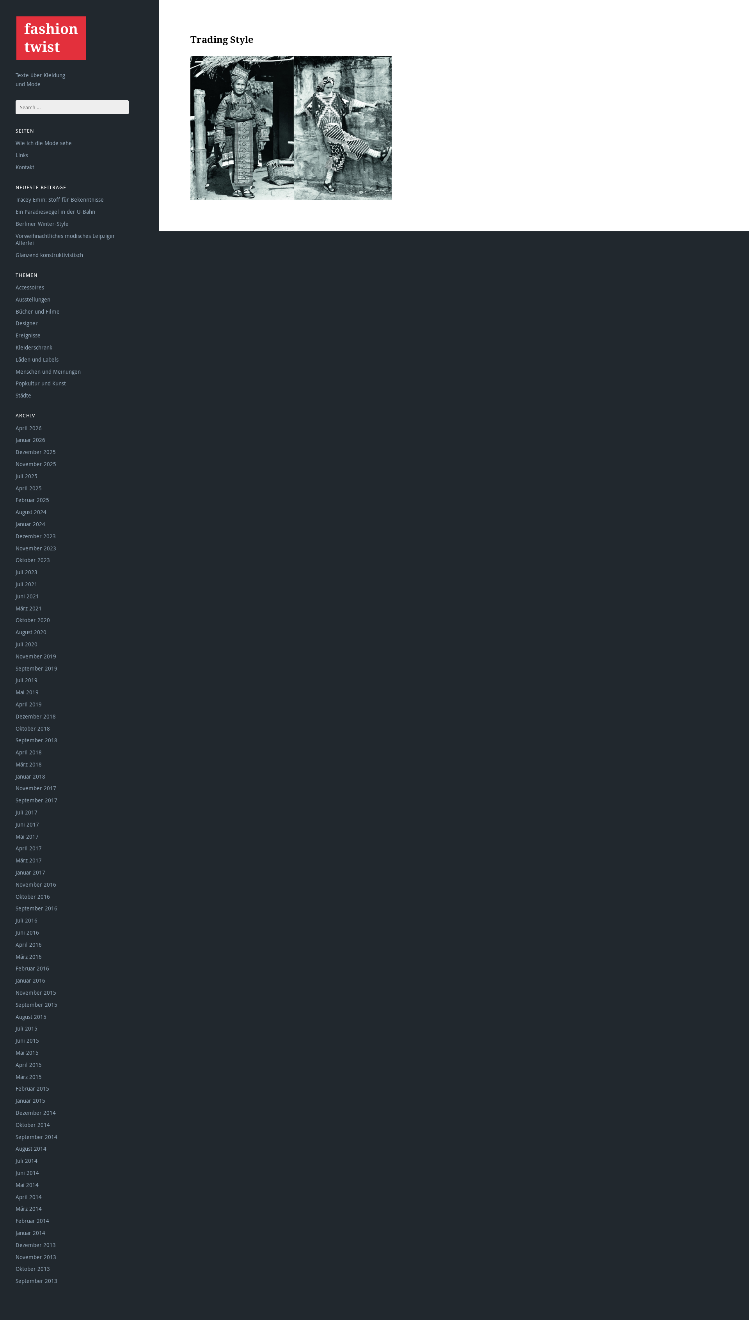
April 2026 (29, 428)
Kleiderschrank (34, 347)
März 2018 (29, 764)
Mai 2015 (27, 1052)
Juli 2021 (26, 584)
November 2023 (36, 548)
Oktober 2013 (33, 1268)
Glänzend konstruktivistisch (49, 255)
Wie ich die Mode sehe (44, 143)
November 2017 (36, 788)
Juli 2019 (26, 680)
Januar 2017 (30, 872)
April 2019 (29, 704)
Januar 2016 (30, 980)
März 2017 (29, 860)
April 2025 (29, 488)
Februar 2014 (32, 1220)
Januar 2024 (30, 524)
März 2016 (29, 956)
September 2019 (36, 668)
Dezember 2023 (36, 536)
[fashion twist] (51, 38)
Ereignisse (28, 335)
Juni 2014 (27, 1172)
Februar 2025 (32, 500)
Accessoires (30, 287)
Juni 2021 (27, 596)
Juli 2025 (26, 476)
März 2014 (29, 1208)
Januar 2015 (30, 1100)
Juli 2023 (26, 572)
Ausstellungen (33, 299)
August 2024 (31, 512)
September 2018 (36, 740)
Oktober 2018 (33, 728)
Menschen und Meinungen (48, 371)
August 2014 (31, 1148)
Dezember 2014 (36, 1112)
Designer (27, 323)
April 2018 (29, 752)
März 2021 (29, 608)
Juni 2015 (27, 1040)
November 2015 (36, 992)
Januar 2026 (30, 440)
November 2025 (36, 464)
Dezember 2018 (36, 716)
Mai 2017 (27, 836)
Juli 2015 (26, 1028)
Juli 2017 (26, 812)
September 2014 (36, 1137)
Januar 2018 (30, 776)
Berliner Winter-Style (42, 223)
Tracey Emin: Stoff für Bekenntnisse (60, 199)
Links (22, 155)
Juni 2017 (27, 824)
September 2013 (36, 1281)
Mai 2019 (27, 692)
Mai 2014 (27, 1185)
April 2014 (29, 1197)
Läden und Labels (37, 359)
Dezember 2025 (36, 452)
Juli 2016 (26, 920)
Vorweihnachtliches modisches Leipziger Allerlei (65, 239)
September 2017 (36, 800)
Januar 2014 (30, 1233)
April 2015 (29, 1064)
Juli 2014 (26, 1160)
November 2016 (36, 884)
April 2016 (29, 944)
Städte (23, 395)
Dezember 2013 (36, 1245)
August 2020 (31, 632)
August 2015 (31, 1016)
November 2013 (36, 1257)
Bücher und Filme (38, 311)
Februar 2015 (32, 1088)
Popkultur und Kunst (41, 383)
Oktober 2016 (33, 896)
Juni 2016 (27, 932)
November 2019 (36, 656)
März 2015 (29, 1076)
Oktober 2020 (33, 620)
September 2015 (36, 1004)
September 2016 (36, 908)
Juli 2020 (26, 644)
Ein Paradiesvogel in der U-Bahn (55, 211)
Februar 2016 (32, 968)
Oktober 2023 (33, 560)
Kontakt (25, 167)
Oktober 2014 (33, 1124)
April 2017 (29, 848)
